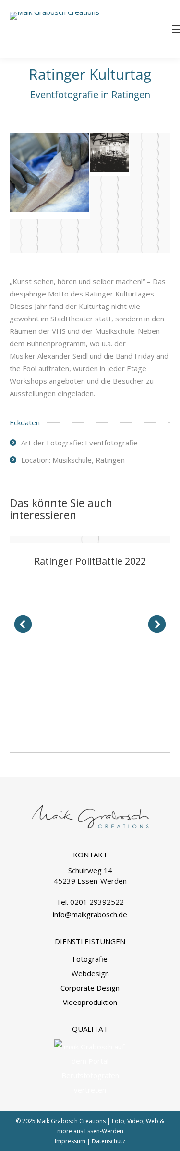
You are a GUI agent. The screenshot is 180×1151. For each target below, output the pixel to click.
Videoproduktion (90, 1002)
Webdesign (90, 973)
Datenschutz (108, 1141)
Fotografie (90, 959)
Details (90, 539)
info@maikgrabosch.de (90, 914)
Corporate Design (90, 987)
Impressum (70, 1141)
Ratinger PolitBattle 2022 (90, 561)
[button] (23, 624)
